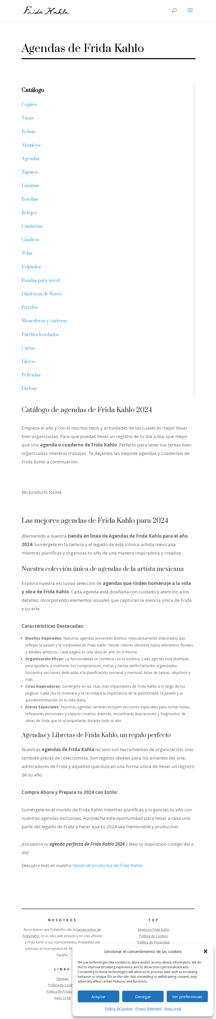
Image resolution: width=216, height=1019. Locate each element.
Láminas (30, 186)
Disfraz (29, 389)
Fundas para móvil (41, 280)
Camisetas (32, 226)
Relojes (29, 213)
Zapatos (30, 172)
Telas (27, 253)
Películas (31, 375)
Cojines (29, 105)
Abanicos (31, 145)
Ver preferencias (187, 996)
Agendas (31, 159)
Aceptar (98, 996)
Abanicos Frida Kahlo (153, 929)
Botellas (30, 199)
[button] (205, 951)
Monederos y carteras (44, 321)
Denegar (143, 996)
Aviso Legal (172, 1008)
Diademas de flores (42, 294)
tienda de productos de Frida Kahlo (106, 865)
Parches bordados (40, 335)
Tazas (28, 118)
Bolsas (28, 132)
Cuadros (30, 240)
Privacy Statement (148, 1008)
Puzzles (30, 307)
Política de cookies (119, 1008)
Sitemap (62, 978)
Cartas (28, 348)
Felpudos (31, 267)
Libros (28, 362)
